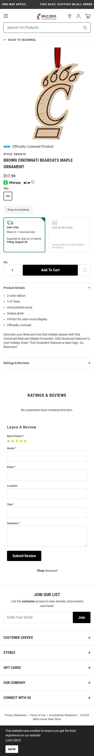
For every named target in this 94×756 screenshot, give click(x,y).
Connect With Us (17, 698)
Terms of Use (37, 715)
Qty (5, 262)
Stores (9, 653)
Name (10, 448)
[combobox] (36, 28)
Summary (12, 523)
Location (12, 486)
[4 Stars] (21, 441)
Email (10, 467)
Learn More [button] (13, 740)
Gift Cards (12, 668)
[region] (47, 323)
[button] (70, 16)
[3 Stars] (17, 441)
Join (81, 617)
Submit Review (24, 556)
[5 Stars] (26, 441)
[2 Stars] (13, 441)
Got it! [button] (12, 749)
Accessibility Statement (63, 715)
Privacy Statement (15, 715)
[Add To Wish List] (85, 270)
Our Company (14, 683)
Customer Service (18, 638)
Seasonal (47, 570)
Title (9, 504)
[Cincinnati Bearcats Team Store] (47, 16)
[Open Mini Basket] (88, 16)
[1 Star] (9, 441)
